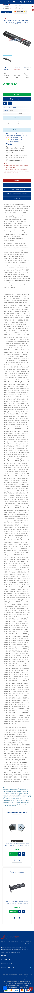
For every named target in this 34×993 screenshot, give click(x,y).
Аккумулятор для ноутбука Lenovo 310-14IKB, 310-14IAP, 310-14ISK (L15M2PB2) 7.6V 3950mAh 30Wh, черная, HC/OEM (17, 903)
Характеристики (17, 185)
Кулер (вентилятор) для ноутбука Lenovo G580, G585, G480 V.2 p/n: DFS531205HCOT (17, 844)
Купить (14, 854)
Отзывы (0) (17, 198)
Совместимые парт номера (18, 194)
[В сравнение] (10, 103)
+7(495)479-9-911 (25, 2)
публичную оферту (16, 985)
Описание (17, 180)
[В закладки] (5, 103)
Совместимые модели (17, 189)
